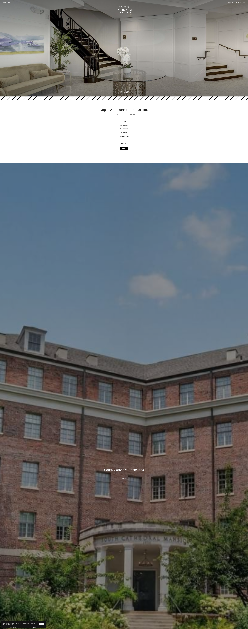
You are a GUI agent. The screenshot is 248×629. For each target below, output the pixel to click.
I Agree (41, 623)
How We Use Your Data (12, 627)
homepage (132, 114)
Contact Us (34, 627)
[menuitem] (124, 121)
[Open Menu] (244, 2)
